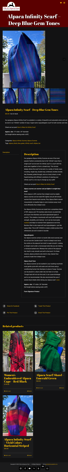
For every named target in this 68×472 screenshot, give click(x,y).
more (58, 280)
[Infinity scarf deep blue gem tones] (34, 59)
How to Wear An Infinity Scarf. (26, 127)
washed (26, 223)
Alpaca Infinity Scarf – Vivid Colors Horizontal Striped (17, 442)
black (15, 143)
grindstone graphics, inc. (52, 464)
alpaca (11, 143)
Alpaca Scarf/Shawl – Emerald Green (50, 376)
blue (19, 143)
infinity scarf (29, 143)
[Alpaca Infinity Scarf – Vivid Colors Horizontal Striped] (18, 415)
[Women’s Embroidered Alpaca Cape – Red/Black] (18, 351)
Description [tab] (6, 152)
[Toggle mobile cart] (61, 3)
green (23, 143)
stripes (36, 143)
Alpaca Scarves (32, 140)
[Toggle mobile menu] (64, 3)
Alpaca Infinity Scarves (19, 140)
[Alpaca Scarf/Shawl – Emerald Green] (50, 351)
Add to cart (8, 391)
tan (39, 143)
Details (30, 391)
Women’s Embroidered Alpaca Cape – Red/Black (17, 378)
